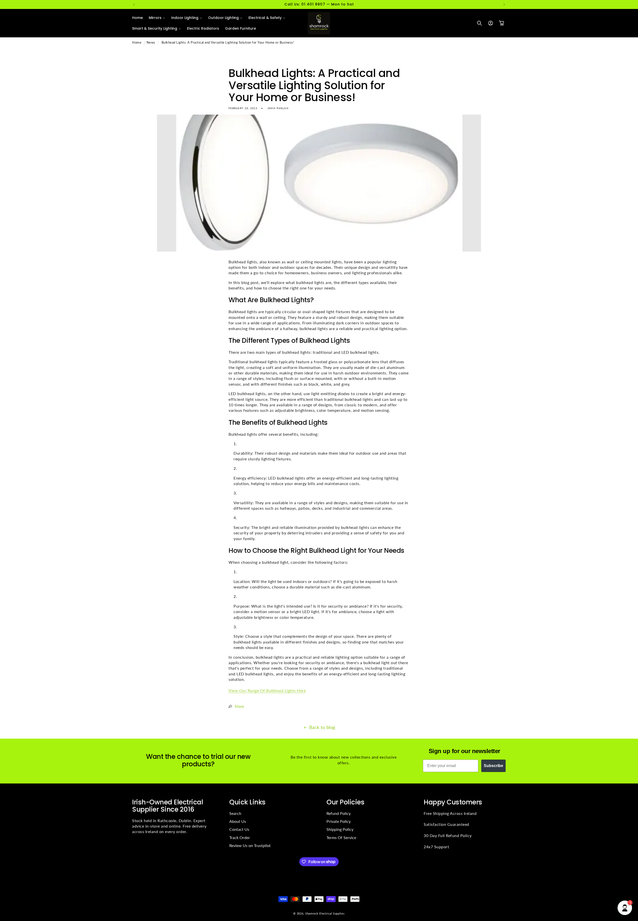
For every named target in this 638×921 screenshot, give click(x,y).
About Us (237, 821)
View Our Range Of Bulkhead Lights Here (267, 690)
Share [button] (239, 706)
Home (136, 42)
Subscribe (493, 766)
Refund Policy (338, 813)
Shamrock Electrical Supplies (325, 913)
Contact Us (239, 829)
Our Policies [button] (345, 802)
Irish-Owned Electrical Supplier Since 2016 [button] (167, 805)
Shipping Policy (339, 829)
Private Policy (338, 821)
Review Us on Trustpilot (250, 845)
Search (235, 813)
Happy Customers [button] (453, 802)
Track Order (239, 837)
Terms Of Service (341, 837)
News (151, 42)
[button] (157, 17)
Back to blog (322, 727)
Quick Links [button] (247, 802)
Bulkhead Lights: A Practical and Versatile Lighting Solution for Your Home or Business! (227, 42)
